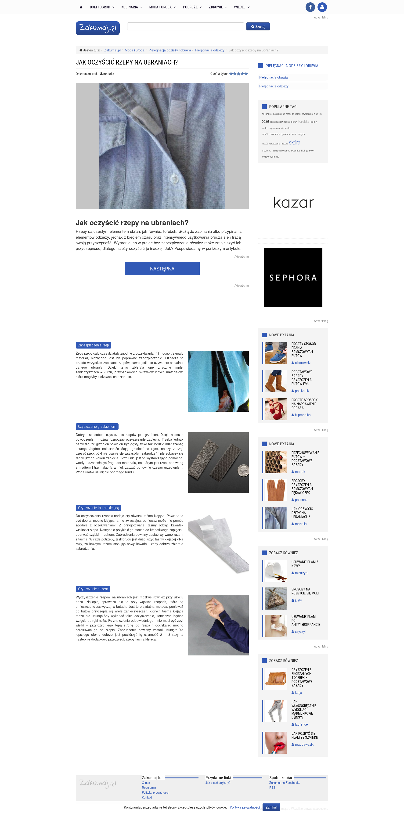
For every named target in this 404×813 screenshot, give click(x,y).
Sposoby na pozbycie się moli (305, 591)
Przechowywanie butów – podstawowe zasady (305, 459)
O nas (146, 783)
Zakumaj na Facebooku (284, 783)
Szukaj (259, 26)
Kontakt (147, 797)
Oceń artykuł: (219, 74)
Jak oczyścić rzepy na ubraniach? (302, 513)
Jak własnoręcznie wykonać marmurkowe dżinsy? (304, 710)
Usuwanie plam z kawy (305, 564)
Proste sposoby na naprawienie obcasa (304, 404)
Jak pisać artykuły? (218, 783)
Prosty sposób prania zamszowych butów (304, 350)
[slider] (238, 74)
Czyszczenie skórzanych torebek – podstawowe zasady (302, 678)
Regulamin (149, 787)
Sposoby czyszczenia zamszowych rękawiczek (302, 487)
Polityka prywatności (155, 792)
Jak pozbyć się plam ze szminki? (305, 735)
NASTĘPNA (162, 268)
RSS (272, 787)
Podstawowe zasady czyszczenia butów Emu (302, 378)
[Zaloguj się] (322, 7)
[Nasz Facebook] (310, 7)
